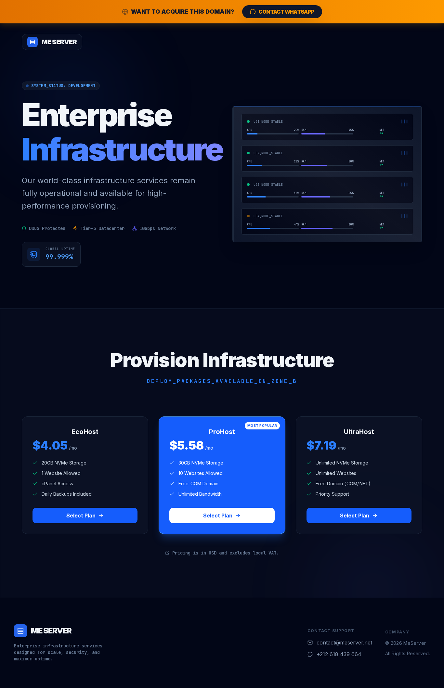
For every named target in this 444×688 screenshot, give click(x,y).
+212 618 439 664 (339, 654)
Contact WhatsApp (286, 11)
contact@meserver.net (344, 642)
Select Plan (81, 515)
